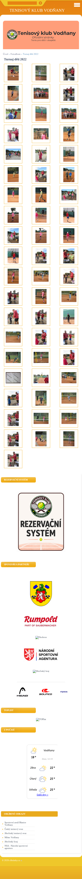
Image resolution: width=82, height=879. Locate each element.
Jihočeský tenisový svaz (15, 833)
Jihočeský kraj (11, 841)
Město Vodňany (12, 837)
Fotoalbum (15, 54)
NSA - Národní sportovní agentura (16, 847)
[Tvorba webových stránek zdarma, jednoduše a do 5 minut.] (21, 860)
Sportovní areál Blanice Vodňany (15, 823)
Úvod (5, 54)
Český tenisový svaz (14, 829)
